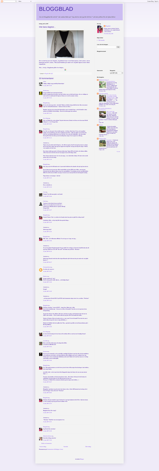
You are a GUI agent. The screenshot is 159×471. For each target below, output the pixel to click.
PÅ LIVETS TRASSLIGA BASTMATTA (105, 109)
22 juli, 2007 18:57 (47, 336)
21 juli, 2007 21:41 (47, 178)
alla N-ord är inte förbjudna (110, 112)
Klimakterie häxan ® (104, 80)
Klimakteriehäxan (47, 436)
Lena (44, 192)
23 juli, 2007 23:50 (47, 412)
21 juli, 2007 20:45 (47, 124)
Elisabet (101, 125)
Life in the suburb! (103, 93)
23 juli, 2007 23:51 (47, 422)
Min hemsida (101, 40)
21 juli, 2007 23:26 (47, 231)
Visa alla (118, 151)
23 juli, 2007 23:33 (47, 403)
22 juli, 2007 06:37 (47, 262)
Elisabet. (45, 276)
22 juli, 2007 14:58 (47, 326)
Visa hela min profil (108, 33)
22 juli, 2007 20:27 (47, 382)
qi (43, 81)
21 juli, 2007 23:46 (47, 240)
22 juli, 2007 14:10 (47, 291)
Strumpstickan (46, 267)
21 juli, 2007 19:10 (47, 85)
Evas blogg (45, 118)
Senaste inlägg (42, 446)
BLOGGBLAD (56, 9)
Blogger (82, 459)
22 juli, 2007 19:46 (47, 360)
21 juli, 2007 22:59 (47, 222)
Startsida (66, 446)
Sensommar (109, 140)
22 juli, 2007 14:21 (47, 300)
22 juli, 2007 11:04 (47, 282)
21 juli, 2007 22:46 (47, 196)
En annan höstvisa (111, 81)
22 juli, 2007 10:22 (47, 271)
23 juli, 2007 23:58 (47, 431)
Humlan (45, 90)
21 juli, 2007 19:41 (47, 113)
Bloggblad (45, 103)
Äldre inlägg (88, 446)
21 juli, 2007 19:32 (47, 98)
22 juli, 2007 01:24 (47, 251)
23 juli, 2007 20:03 (47, 392)
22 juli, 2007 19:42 (47, 346)
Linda (44, 201)
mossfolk (45, 341)
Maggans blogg (102, 138)
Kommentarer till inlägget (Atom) (55, 449)
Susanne (45, 351)
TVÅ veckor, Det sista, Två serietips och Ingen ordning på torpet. (112, 96)
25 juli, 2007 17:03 (47, 440)
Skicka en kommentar (46, 443)
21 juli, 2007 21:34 (47, 159)
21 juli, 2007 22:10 (47, 187)
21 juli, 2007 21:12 (47, 138)
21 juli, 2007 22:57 (47, 210)
